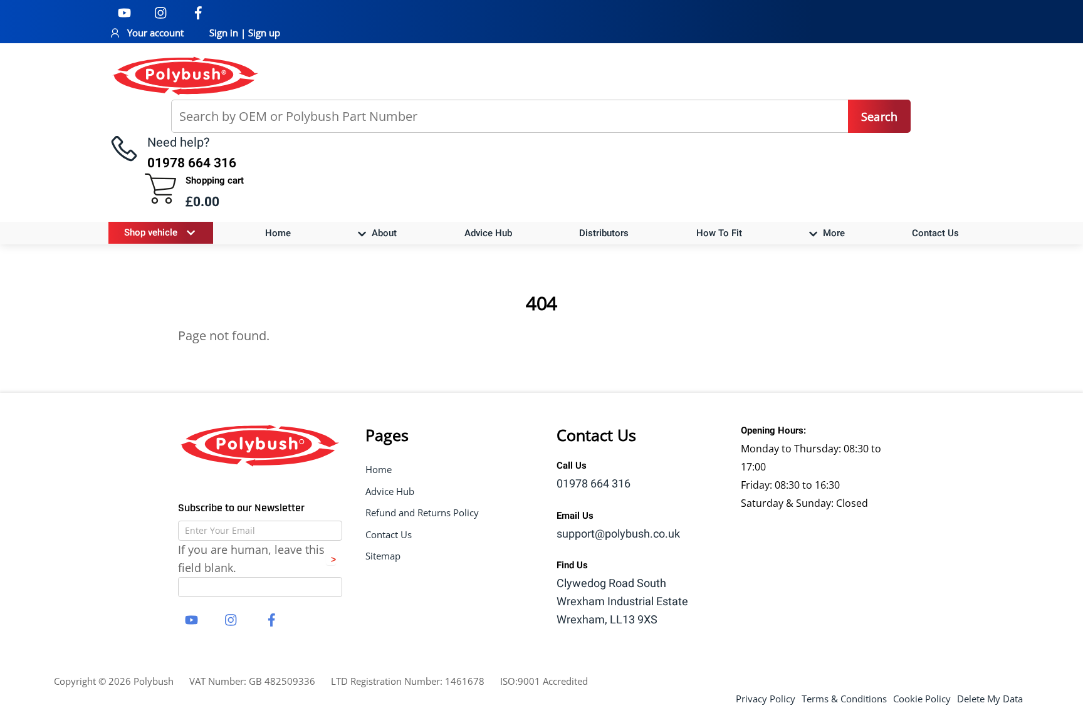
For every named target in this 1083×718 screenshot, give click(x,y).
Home (278, 233)
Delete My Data (990, 698)
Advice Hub (488, 233)
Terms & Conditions (844, 698)
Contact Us (935, 233)
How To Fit (719, 233)
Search (879, 116)
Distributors (604, 233)
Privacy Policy (765, 698)
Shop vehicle (150, 232)
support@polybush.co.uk (618, 534)
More (832, 233)
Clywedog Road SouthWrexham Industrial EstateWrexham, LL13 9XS (622, 601)
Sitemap (382, 555)
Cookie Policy (922, 698)
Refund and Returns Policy (422, 512)
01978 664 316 (593, 484)
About (383, 233)
